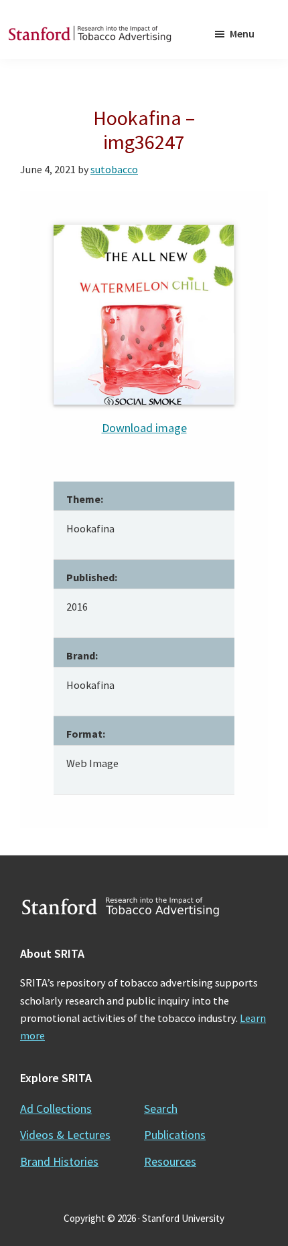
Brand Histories (59, 1161)
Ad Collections (56, 1108)
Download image (144, 427)
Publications (175, 1134)
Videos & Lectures (65, 1134)
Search (160, 1108)
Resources (170, 1161)
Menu (242, 33)
